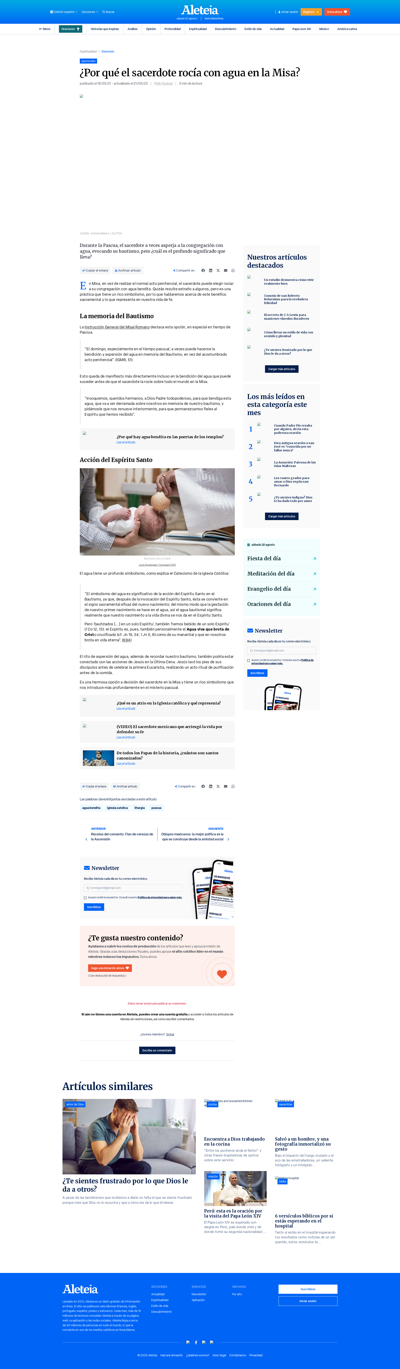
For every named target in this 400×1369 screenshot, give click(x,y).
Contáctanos (237, 1355)
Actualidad (277, 29)
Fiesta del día (264, 558)
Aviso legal (219, 1355)
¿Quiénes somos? (197, 1355)
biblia (282, 1181)
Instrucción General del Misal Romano (117, 327)
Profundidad (173, 29)
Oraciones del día (269, 604)
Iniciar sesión (289, 12)
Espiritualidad (198, 29)
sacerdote (285, 1104)
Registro (308, 12)
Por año (237, 1294)
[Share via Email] (225, 270)
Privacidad (255, 1355)
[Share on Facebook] (203, 270)
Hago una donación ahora (107, 968)
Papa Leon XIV (301, 29)
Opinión (151, 29)
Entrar (170, 1034)
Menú (46, 29)
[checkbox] (85, 898)
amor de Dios (75, 1104)
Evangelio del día (269, 589)
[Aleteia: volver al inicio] (200, 9)
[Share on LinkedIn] (210, 270)
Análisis (133, 29)
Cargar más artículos (281, 369)
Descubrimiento (225, 29)
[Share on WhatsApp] (233, 270)
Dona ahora (334, 12)
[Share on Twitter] (218, 270)
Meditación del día (271, 574)
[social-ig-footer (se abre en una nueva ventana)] (212, 1342)
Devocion (108, 51)
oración (213, 1176)
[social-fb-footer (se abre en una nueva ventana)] (196, 1342)
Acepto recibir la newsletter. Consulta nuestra (135, 897)
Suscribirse (308, 1289)
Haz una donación (171, 1355)
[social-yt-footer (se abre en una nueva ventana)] (188, 1342)
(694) (127, 640)
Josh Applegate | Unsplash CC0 (157, 565)
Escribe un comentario (157, 1050)
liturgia (140, 808)
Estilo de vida (253, 29)
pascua (156, 808)
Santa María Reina (214, 18)
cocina (212, 1104)
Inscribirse (94, 907)
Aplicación (198, 1300)
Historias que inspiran (105, 29)
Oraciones (68, 29)
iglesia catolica (117, 808)
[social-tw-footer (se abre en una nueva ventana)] (204, 1342)
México (324, 29)
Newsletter (199, 1294)
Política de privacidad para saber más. (160, 897)
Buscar (110, 12)
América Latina (347, 29)
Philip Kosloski (163, 83)
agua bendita (91, 808)
